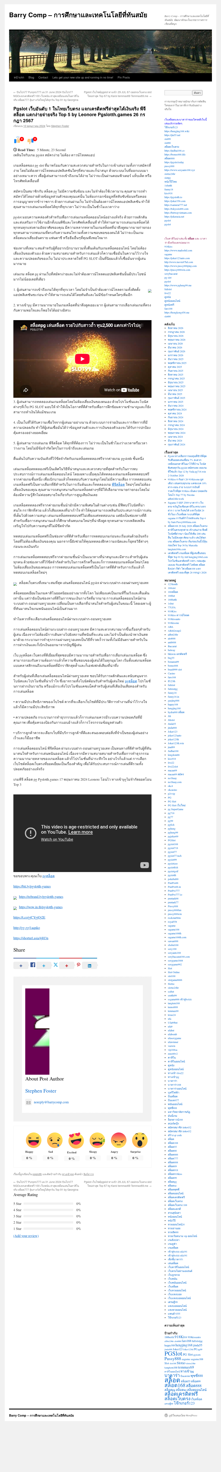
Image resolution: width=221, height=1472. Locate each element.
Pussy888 (173, 906)
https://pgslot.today (174, 162)
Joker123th (188, 1349)
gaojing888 (173, 700)
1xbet (171, 603)
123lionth (173, 584)
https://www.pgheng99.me (177, 285)
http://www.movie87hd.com (178, 262)
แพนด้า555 (174, 1313)
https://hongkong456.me (176, 312)
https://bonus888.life (174, 154)
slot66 (167, 142)
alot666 (171, 638)
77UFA (172, 607)
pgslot (167, 220)
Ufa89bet (172, 1022)
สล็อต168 (173, 1143)
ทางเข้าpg (68, 1174)
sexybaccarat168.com (179, 956)
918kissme (173, 623)
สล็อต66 (172, 1150)
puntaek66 (173, 898)
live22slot (173, 766)
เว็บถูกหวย (174, 1274)
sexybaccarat (170, 273)
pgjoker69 (173, 836)
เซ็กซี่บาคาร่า (175, 1259)
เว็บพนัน (172, 1278)
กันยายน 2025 (175, 370)
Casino (171, 673)
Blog (31, 77)
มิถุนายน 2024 (175, 429)
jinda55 (197, 1345)
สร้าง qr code (175, 1135)
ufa (169, 1018)
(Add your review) (26, 1235)
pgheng (171, 828)
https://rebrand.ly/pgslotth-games (41, 896)
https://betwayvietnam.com (178, 212)
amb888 (172, 642)
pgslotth (37, 1174)
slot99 (167, 139)
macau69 (172, 770)
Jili (169, 716)
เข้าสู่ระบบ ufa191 (177, 1251)
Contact (43, 77)
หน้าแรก (19, 77)
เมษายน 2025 (175, 390)
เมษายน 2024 (175, 436)
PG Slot (172, 801)
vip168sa (172, 1049)
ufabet (171, 1030)
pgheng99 (173, 832)
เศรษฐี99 (173, 1302)
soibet (171, 991)
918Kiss (172, 611)
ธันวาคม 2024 (175, 405)
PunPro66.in (174, 886)
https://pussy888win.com (177, 269)
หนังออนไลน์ (175, 1216)
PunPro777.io (175, 894)
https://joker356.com (174, 201)
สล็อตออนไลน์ (175, 1193)
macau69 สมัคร (176, 774)
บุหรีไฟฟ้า (173, 1092)
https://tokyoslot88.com (176, 208)
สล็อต (171, 1139)
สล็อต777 (173, 1158)
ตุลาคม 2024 (175, 413)
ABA (170, 626)
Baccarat (172, 646)
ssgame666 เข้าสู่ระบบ (180, 999)
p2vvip (171, 793)
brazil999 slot (175, 669)
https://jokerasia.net (174, 216)
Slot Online (174, 972)
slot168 (171, 976)
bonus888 (173, 665)
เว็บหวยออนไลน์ (177, 1290)
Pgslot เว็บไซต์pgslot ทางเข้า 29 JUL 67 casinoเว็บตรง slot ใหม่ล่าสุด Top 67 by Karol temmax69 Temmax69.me (118, 94)
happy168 (173, 704)
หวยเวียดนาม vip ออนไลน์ (182, 1236)
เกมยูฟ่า (172, 1243)
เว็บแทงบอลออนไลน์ (179, 1298)
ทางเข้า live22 (175, 1073)
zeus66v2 (173, 1053)
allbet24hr (173, 634)
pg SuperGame (175, 809)
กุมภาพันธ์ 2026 (176, 351)
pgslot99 (172, 859)
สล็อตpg (172, 1181)
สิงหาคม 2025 (175, 374)
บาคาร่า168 (174, 1084)
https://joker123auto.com (177, 258)
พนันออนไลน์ (175, 1104)
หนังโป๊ (172, 1220)
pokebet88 (173, 879)
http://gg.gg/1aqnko (26, 927)
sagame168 (173, 929)
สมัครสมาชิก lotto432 (179, 1127)
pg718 (171, 813)
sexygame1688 (175, 960)
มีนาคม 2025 (175, 394)
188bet (171, 595)
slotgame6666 (175, 980)
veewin (171, 1046)
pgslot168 (173, 844)
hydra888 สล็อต (176, 712)
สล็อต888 (169, 158)
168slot (171, 588)
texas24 (172, 1014)
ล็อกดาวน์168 (175, 1119)
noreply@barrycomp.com (51, 1102)
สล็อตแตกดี (174, 1208)
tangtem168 (174, 1003)
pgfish (171, 824)
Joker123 (172, 731)
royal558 (172, 921)
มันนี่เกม (172, 1115)
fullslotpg (173, 689)
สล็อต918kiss (175, 1174)
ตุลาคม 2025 (175, 366)
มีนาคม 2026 (175, 347)
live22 (167, 293)
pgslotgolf (173, 871)
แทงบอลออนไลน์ (177, 1306)
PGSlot (171, 840)
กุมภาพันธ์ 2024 (176, 444)
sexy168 (172, 949)
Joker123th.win (176, 743)
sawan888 (173, 941)
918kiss (168, 246)
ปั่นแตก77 (173, 1100)
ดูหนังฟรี (169, 304)
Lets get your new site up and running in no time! (82, 77)
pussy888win (175, 914)
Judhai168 (173, 751)
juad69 (171, 747)
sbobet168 (173, 945)
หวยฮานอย (174, 1228)
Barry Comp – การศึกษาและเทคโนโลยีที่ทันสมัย (78, 14)
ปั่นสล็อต (173, 1096)
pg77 (170, 817)
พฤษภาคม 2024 (176, 432)
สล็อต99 (172, 1177)
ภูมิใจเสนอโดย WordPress (183, 1415)
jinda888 (172, 727)
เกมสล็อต (173, 1247)
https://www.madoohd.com (178, 250)
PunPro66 (173, 883)
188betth (172, 599)
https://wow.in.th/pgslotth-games (41, 907)
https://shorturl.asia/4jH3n (30, 938)
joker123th (173, 739)
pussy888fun (174, 910)
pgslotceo (173, 863)
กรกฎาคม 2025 (176, 378)
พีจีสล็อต (118, 484)
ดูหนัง (167, 297)
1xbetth (168, 185)
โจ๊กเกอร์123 (171, 127)
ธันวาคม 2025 (175, 359)
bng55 (171, 657)
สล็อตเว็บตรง (171, 146)
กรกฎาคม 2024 (176, 425)
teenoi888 (173, 1007)
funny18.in (173, 696)
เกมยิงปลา (174, 1240)
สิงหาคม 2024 (175, 421)
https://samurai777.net (175, 205)
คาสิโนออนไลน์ (176, 1061)
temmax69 (173, 1011)
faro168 (168, 308)
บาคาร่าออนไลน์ (177, 1088)
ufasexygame (174, 1038)
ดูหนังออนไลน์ (172, 300)
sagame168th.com (177, 937)
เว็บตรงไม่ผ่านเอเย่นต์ (180, 1271)
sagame (168, 254)
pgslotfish (173, 867)
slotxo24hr (169, 173)
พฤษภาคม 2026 (176, 339)
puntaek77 (173, 902)
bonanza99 (173, 661)
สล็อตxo (172, 1185)
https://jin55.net (172, 135)
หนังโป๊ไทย (170, 181)
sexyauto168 (174, 952)
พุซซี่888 (172, 1108)
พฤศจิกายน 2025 (177, 363)
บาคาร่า (172, 1080)
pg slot (167, 277)
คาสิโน (172, 1057)
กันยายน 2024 (175, 417)
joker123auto (174, 735)
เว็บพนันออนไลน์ (177, 1282)
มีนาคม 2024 (175, 440)
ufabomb (172, 1034)
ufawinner (173, 1042)
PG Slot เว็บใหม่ (177, 805)
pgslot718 (173, 848)
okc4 (170, 786)
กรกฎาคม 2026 (176, 332)
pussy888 (169, 166)
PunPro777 (174, 890)
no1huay (172, 778)
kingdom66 (174, 754)
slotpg (167, 177)
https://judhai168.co (174, 150)
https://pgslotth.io (173, 197)
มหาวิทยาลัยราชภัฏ (179, 1111)
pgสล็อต (131, 681)
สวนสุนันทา (174, 1212)
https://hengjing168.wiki (176, 131)
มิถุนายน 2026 (175, 335)
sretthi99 (172, 995)
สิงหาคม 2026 (175, 328)
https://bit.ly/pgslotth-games (32, 886)
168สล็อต (173, 591)
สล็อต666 (173, 1154)
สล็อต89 (172, 1166)
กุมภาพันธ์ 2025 (176, 397)
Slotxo (171, 983)
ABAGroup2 (174, 630)
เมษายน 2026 (175, 343)
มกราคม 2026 (175, 355)
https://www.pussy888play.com (180, 266)
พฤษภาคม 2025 (176, 386)
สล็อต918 (173, 1170)
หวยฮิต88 (173, 1232)
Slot (170, 968)
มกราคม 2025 (175, 401)
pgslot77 (172, 851)
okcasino (172, 789)
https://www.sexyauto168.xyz (179, 170)
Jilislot (171, 720)
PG (169, 797)
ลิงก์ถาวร (89, 1174)
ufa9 (170, 1026)
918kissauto (174, 619)
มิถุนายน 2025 (175, 382)
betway (171, 650)
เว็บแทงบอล (175, 1294)
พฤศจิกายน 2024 (177, 409)
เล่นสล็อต (173, 1263)
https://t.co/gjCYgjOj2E (29, 917)
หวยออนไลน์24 (176, 1224)
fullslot (168, 289)
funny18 (168, 189)
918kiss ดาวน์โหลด (178, 615)
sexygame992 (175, 964)
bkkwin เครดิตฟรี (177, 654)
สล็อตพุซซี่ (173, 1189)
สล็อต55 (172, 1146)
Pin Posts (124, 77)
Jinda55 (172, 723)
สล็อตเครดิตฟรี (176, 1197)
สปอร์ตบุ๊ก (173, 1123)
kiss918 (168, 193)
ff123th (171, 681)
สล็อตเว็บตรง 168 (177, 1205)
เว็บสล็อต (173, 1286)
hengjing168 (174, 708)
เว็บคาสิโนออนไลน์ (178, 1267)
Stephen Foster (60, 126)
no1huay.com (175, 782)
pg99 (170, 820)
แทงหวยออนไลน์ (177, 1309)
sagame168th (174, 933)
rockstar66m (174, 917)
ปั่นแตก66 (185, 1376)
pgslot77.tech (175, 855)
